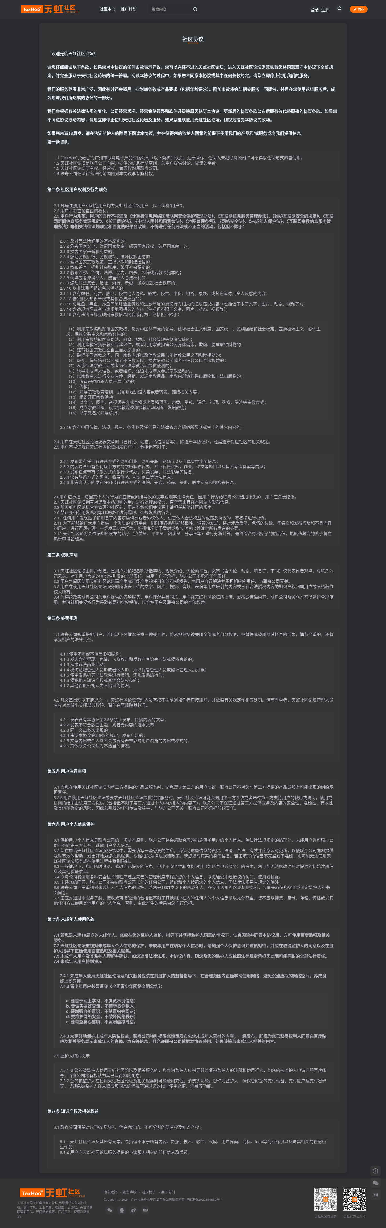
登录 (315, 9)
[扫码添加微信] (375, 1183)
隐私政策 (110, 1191)
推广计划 (129, 9)
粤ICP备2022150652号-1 (205, 1199)
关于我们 (168, 1191)
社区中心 (108, 9)
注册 (325, 9)
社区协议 (149, 1191)
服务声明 (130, 1191)
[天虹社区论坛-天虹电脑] (52, 1192)
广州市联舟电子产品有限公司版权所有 (158, 1199)
